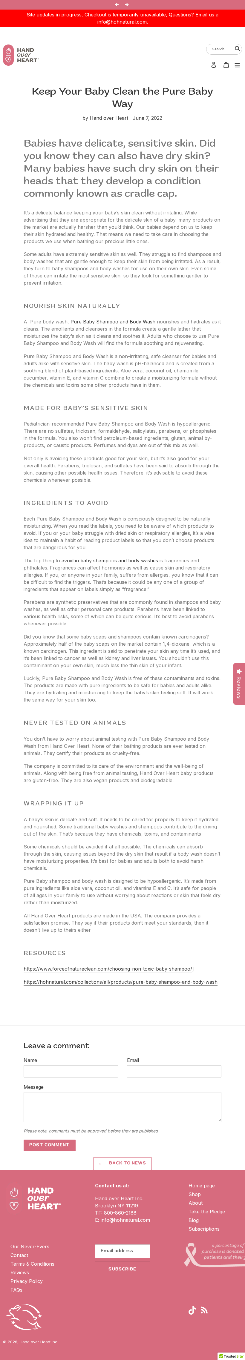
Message (34, 1087)
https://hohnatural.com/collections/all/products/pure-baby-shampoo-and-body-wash (121, 982)
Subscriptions (204, 1229)
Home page (202, 1186)
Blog (194, 1220)
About (196, 1203)
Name (30, 1060)
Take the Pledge (207, 1212)
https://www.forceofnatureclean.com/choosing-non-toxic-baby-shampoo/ (108, 969)
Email (133, 1060)
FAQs (16, 1290)
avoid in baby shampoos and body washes (110, 561)
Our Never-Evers (29, 1247)
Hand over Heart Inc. (39, 1341)
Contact (19, 1255)
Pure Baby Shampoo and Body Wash (113, 322)
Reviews (19, 1272)
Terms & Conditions (32, 1264)
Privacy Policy (26, 1281)
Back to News (127, 1163)
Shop (195, 1194)
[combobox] (224, 49)
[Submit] (238, 48)
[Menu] (237, 64)
